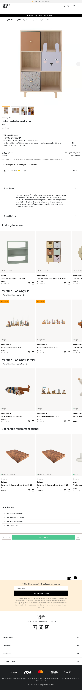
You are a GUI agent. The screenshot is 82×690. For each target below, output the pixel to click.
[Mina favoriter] (68, 6)
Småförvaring (13, 20)
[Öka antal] (9, 537)
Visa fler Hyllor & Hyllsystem (13, 521)
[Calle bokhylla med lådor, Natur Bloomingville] (41, 64)
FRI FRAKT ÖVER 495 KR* (43, 1)
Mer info (75, 171)
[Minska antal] (3, 537)
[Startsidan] (6, 6)
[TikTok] (47, 627)
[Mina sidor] (63, 6)
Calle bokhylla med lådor (42, 20)
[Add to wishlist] (29, 283)
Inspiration (7, 653)
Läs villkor (41, 607)
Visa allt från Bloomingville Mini (13, 364)
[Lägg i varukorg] (33, 283)
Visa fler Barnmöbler (10, 525)
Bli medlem (75, 144)
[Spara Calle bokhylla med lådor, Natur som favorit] (78, 537)
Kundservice (8, 638)
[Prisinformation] (12, 153)
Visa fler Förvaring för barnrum (14, 517)
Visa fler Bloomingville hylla (13, 513)
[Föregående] (4, 64)
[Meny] (79, 6)
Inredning (5, 20)
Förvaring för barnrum (26, 20)
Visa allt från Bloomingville (12, 295)
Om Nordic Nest (9, 661)
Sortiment (6, 646)
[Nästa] (78, 64)
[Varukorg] (73, 6)
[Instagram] (41, 627)
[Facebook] (35, 627)
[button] (5, 128)
